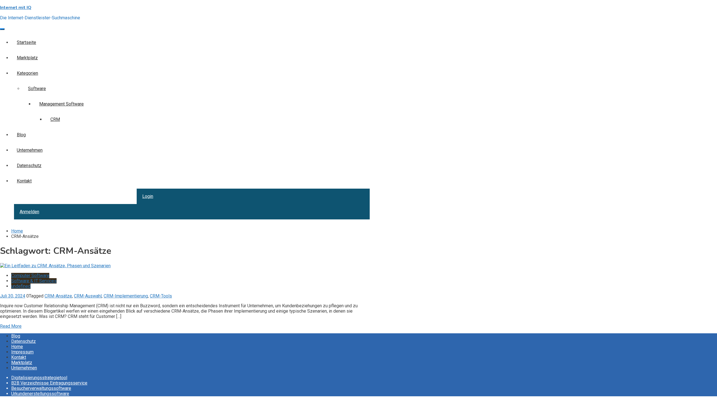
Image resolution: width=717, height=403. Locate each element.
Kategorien (27, 73)
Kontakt (24, 181)
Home (17, 346)
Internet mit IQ (15, 7)
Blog (21, 134)
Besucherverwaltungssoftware (41, 388)
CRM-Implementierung (126, 296)
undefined (21, 286)
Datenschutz (29, 165)
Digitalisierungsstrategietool (39, 377)
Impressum (22, 352)
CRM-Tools (161, 296)
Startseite (26, 42)
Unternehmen (30, 150)
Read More (11, 326)
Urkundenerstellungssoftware (40, 393)
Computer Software (30, 275)
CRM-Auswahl (88, 296)
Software (37, 88)
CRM (55, 119)
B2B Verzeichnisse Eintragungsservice (49, 383)
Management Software (61, 104)
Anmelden (29, 211)
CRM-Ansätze (58, 296)
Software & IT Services (34, 280)
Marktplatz (27, 57)
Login (147, 196)
